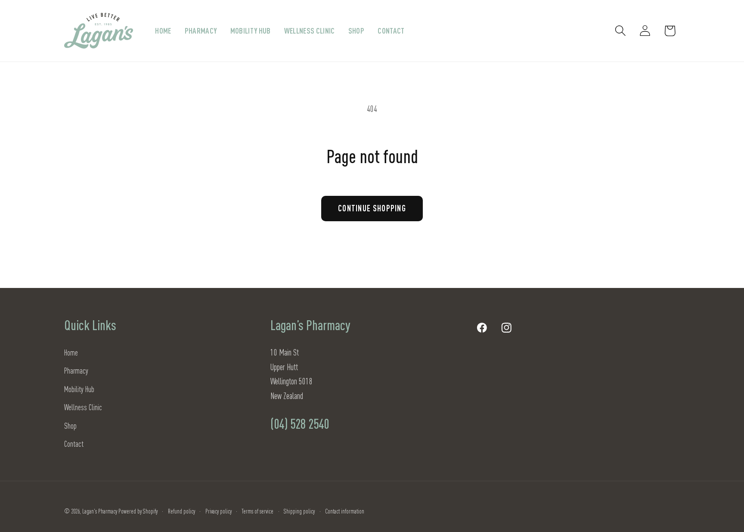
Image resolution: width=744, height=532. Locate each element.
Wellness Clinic (83, 407)
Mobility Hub (79, 389)
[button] (620, 31)
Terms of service (257, 511)
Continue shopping (372, 208)
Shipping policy (299, 511)
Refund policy (181, 511)
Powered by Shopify (138, 511)
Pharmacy (76, 370)
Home (71, 352)
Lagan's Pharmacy (99, 511)
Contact (74, 443)
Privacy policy (218, 511)
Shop (70, 425)
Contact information (344, 511)
